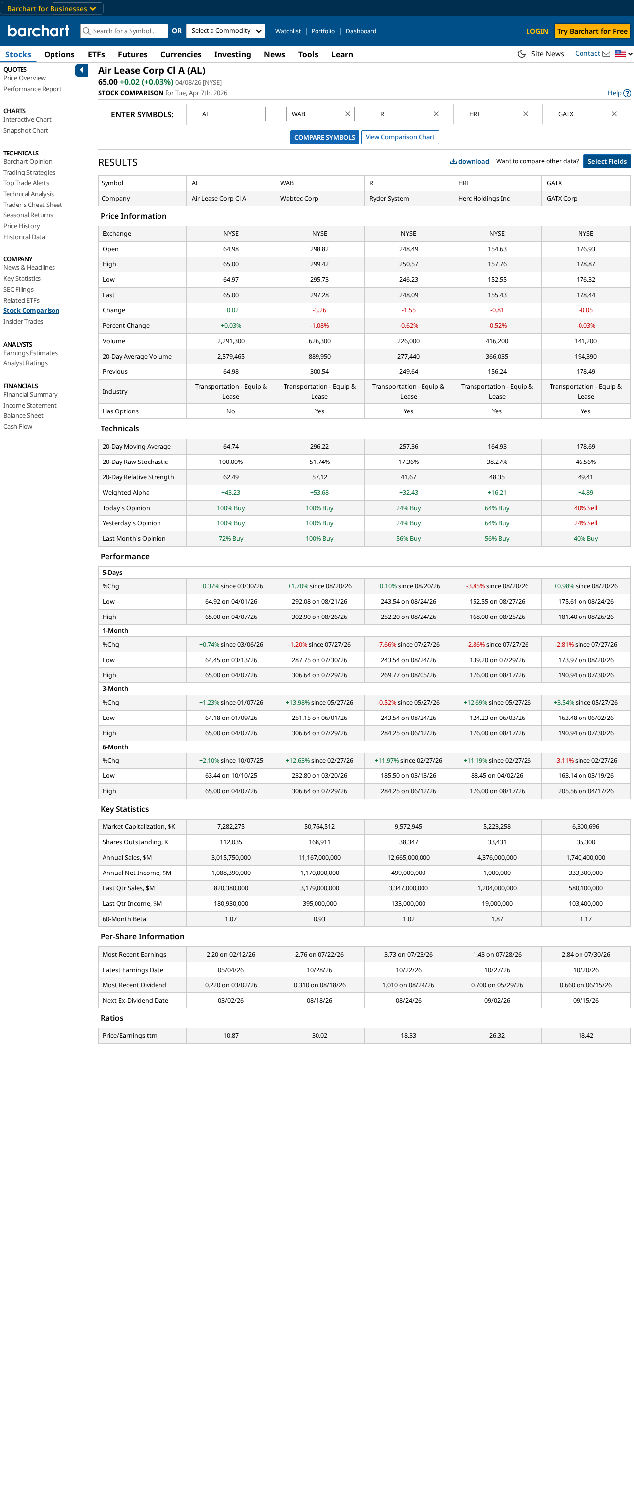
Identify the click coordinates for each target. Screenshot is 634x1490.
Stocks (18, 54)
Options (59, 54)
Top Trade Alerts (26, 182)
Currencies (181, 54)
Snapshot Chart (25, 130)
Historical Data (24, 236)
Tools (308, 54)
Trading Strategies (29, 172)
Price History (21, 225)
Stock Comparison (31, 310)
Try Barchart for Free (592, 31)
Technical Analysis (28, 193)
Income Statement (30, 405)
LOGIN (537, 31)
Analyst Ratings (25, 363)
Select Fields (607, 161)
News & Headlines (29, 267)
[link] (619, 93)
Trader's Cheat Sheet (32, 204)
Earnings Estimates (30, 352)
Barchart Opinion (28, 161)
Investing (232, 54)
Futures (133, 54)
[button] (624, 54)
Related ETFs (21, 300)
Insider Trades (23, 321)
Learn (342, 54)
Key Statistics (22, 278)
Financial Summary (30, 394)
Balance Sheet (23, 415)
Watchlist (288, 31)
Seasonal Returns (28, 214)
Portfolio (323, 31)
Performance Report (32, 88)
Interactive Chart (27, 119)
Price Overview (24, 77)
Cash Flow (17, 426)
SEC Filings (18, 289)
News (274, 54)
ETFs (96, 54)
